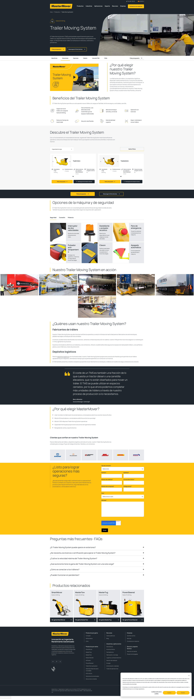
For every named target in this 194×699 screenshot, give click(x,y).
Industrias (89, 6)
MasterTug (88, 652)
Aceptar (169, 692)
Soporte (107, 6)
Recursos (115, 6)
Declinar (183, 692)
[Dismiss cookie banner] (188, 676)
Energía (108, 663)
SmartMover (89, 649)
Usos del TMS (95, 58)
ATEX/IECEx (89, 673)
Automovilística (110, 649)
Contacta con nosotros (136, 6)
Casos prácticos (110, 636)
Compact (88, 636)
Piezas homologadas (132, 654)
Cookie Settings (5, 697)
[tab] (53, 217)
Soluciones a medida (91, 679)
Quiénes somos (131, 636)
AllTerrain (88, 660)
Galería (85, 58)
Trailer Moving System (91, 666)
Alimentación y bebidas (112, 666)
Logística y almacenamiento (113, 658)
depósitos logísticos (63, 356)
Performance (89, 638)
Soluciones (65, 58)
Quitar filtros (132, 149)
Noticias (129, 638)
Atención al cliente (132, 651)
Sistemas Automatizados (92, 676)
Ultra (87, 641)
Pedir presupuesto (61, 181)
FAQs (105, 58)
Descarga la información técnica (85, 181)
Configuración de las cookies (156, 692)
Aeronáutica (109, 646)
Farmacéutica (110, 652)
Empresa (123, 6)
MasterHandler (90, 658)
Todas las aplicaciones (112, 669)
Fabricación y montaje (112, 655)
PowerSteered (89, 663)
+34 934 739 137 (131, 1)
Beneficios (54, 58)
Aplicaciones (98, 6)
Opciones (75, 58)
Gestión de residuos (111, 660)
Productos (80, 6)
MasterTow (89, 655)
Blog (107, 638)
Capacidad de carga (57, 149)
